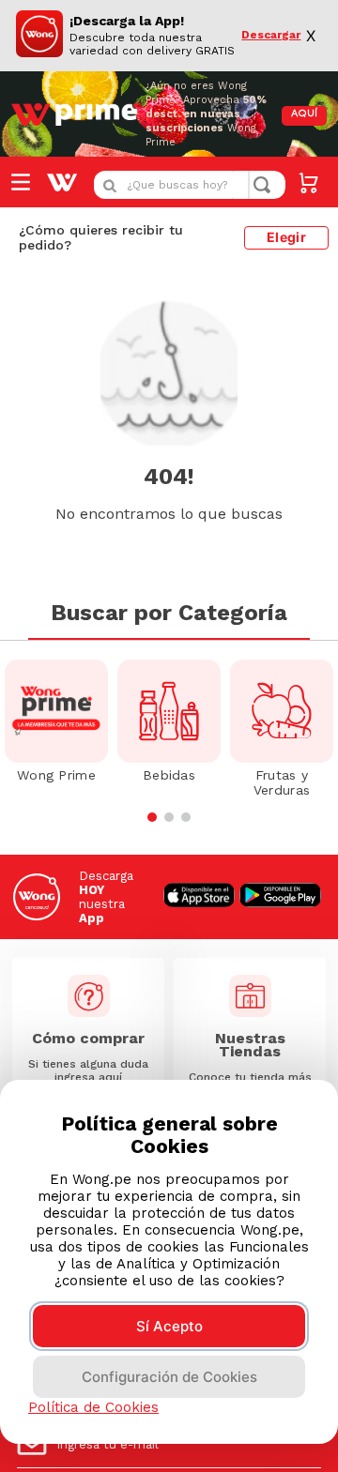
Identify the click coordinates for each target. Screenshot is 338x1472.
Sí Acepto (169, 1326)
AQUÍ (304, 114)
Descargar (270, 35)
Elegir (286, 237)
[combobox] (189, 185)
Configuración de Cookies (169, 1377)
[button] (152, 817)
